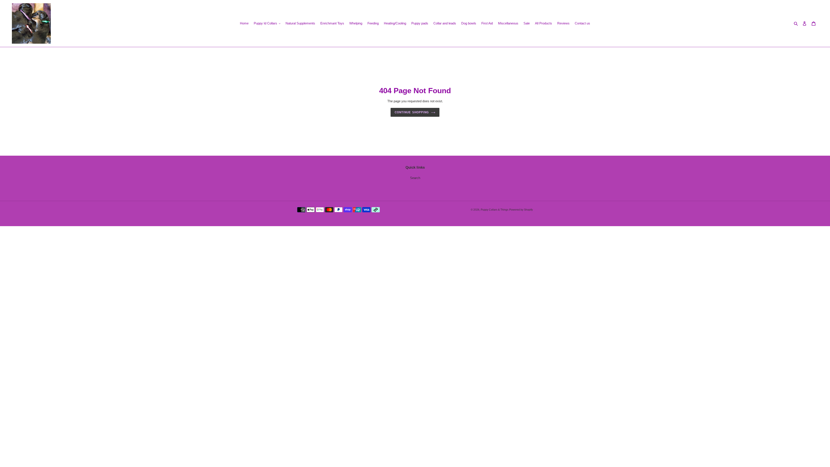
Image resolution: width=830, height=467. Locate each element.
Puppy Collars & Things (494, 209)
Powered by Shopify (521, 209)
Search (415, 178)
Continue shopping (412, 112)
